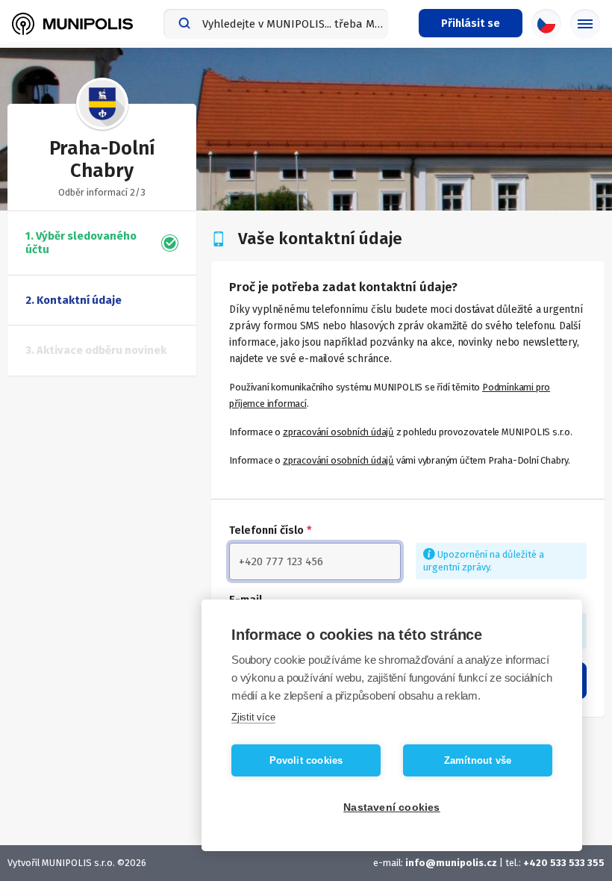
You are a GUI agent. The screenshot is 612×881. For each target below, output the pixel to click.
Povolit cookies (306, 760)
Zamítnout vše (478, 760)
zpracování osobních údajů (338, 432)
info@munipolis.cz (451, 862)
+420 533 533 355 (564, 862)
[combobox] (275, 24)
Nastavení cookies (391, 807)
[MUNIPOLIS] (72, 24)
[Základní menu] (585, 24)
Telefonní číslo (270, 530)
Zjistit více (253, 717)
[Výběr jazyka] (546, 24)
